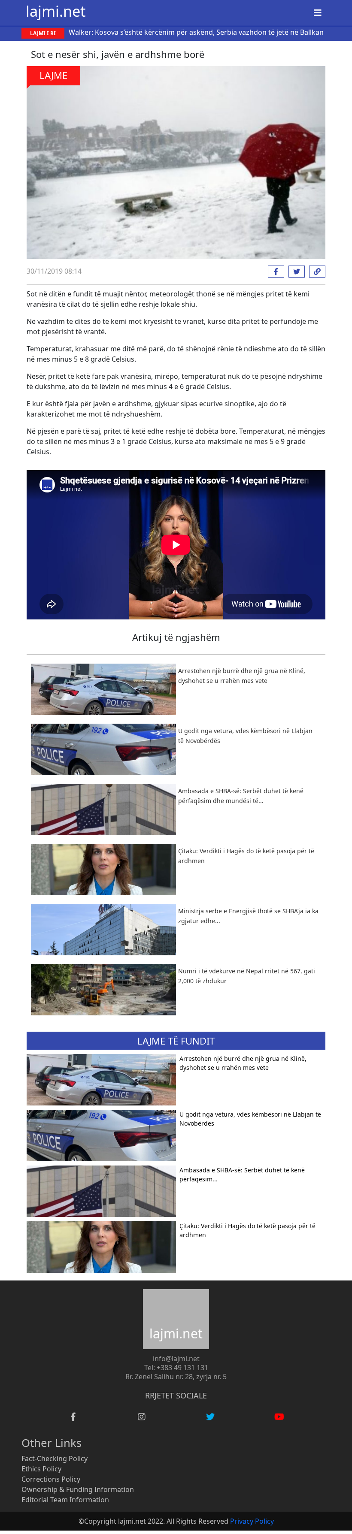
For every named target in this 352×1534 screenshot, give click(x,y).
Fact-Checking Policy (54, 1458)
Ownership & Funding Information (77, 1489)
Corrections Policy (50, 1479)
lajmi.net (55, 11)
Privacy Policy (252, 1521)
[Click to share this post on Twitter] (294, 272)
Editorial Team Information (65, 1499)
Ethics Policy (41, 1469)
